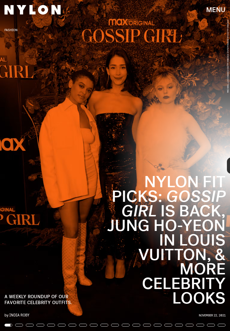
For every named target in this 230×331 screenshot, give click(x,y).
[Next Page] (153, 165)
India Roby (19, 315)
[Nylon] (32, 10)
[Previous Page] (38, 165)
